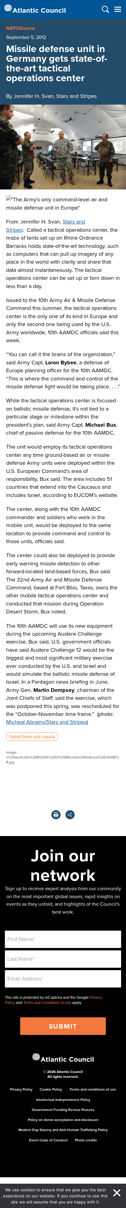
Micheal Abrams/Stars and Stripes (46, 722)
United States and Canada (32, 736)
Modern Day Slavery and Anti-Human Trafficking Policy (63, 1129)
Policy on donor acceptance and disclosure (63, 1119)
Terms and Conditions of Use (47, 1003)
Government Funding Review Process (63, 1109)
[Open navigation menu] (117, 9)
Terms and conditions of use (92, 1089)
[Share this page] (70, 814)
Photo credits (86, 1140)
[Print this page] (56, 814)
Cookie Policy (51, 1089)
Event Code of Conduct (48, 1140)
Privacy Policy (21, 1089)
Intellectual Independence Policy (63, 1099)
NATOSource (20, 28)
